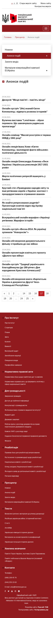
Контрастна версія (43, 6)
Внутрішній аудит (11, 351)
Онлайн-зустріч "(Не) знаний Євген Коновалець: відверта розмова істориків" (25, 109)
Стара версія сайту (28, 3)
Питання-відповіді (12, 476)
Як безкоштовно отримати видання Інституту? (23, 410)
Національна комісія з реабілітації (18, 462)
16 (35, 293)
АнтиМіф (8, 528)
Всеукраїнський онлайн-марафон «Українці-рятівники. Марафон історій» (26, 218)
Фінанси (8, 441)
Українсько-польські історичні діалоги (19, 542)
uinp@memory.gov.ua (18, 587)
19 (5, 298)
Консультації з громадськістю (16, 405)
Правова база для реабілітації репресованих (22, 453)
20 (11, 298)
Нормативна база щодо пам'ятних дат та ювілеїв (24, 377)
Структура (9, 328)
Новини (9, 50)
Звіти (7, 337)
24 (21, 298)
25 (27, 298)
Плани (7, 332)
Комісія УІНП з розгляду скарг (16, 431)
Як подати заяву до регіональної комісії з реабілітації (25, 471)
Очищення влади (11, 360)
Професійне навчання (13, 365)
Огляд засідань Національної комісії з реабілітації (24, 467)
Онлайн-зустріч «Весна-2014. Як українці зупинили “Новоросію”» (24, 229)
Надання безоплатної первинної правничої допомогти (26, 436)
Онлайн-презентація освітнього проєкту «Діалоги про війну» (24, 253)
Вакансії (8, 346)
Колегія (7, 342)
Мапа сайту (46, 3)
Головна (7, 37)
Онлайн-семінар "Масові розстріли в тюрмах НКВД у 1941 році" (26, 135)
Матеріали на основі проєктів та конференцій (22, 537)
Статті (7, 523)
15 (30, 293)
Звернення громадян (13, 396)
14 (24, 293)
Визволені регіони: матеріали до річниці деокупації (24, 514)
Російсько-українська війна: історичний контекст (23, 519)
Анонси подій (13, 56)
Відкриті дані (10, 415)
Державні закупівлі (12, 419)
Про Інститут (10, 323)
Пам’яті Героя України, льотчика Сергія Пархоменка (25, 554)
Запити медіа (11, 62)
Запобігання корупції (13, 356)
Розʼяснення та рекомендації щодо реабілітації (23, 457)
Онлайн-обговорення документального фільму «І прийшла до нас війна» (23, 241)
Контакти (10, 568)
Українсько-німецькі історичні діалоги (19, 532)
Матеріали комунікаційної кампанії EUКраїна (22, 69)
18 (47, 293)
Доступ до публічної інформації (17, 401)
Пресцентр (20, 37)
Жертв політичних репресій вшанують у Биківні (24, 176)
